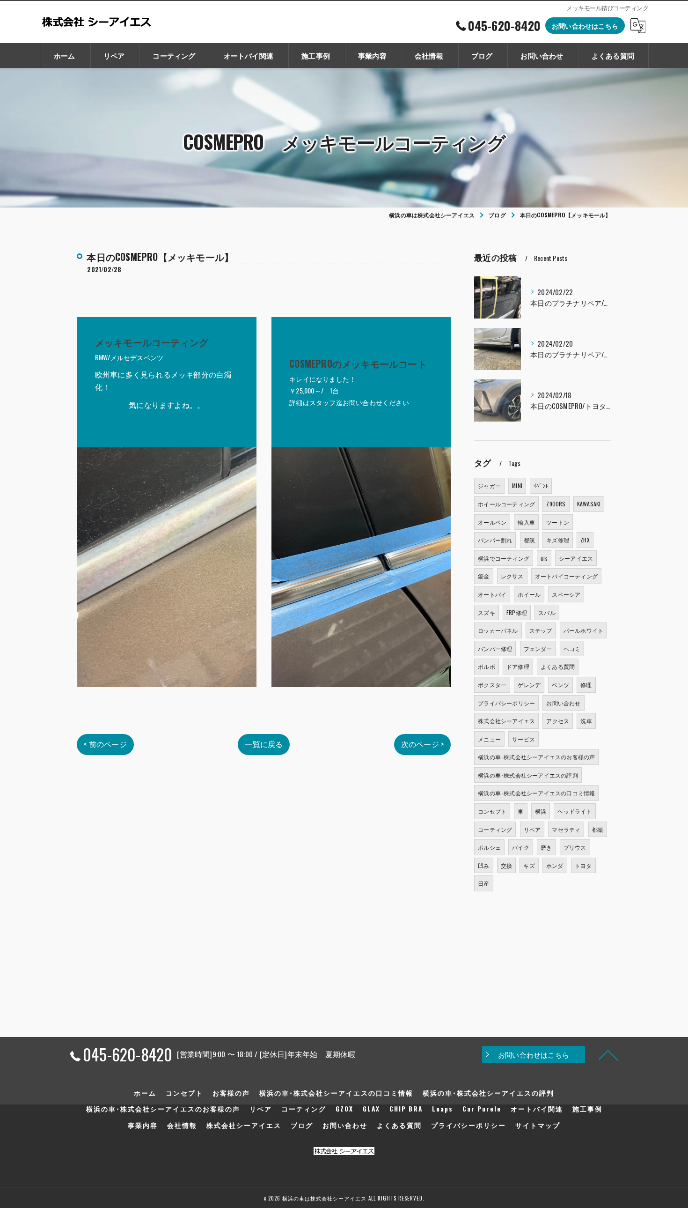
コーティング (495, 829)
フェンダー (538, 648)
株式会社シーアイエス (506, 721)
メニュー (489, 739)
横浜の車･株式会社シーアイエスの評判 (528, 775)
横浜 (540, 811)
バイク (520, 847)
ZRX (585, 540)
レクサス (512, 576)
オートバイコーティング (566, 576)
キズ (528, 865)
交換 (506, 865)
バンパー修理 (495, 648)
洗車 (586, 721)
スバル (547, 612)
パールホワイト (583, 630)
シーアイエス (576, 558)
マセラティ (566, 829)
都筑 (529, 540)
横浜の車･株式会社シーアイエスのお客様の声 (536, 757)
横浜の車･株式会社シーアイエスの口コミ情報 (536, 793)
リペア (532, 829)
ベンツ (560, 685)
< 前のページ (105, 744)
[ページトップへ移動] (608, 1054)
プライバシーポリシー (506, 703)
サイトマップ (537, 1125)
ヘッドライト (574, 811)
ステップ (540, 630)
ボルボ (486, 666)
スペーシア (566, 594)
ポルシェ (489, 847)
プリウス (575, 847)
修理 (586, 685)
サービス (523, 739)
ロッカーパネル (498, 630)
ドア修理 (517, 666)
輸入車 (526, 522)
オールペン (492, 522)
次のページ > (422, 744)
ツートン (557, 522)
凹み (483, 865)
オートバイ (492, 594)
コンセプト (492, 811)
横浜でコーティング (503, 558)
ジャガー (489, 485)
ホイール (529, 594)
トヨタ (583, 865)
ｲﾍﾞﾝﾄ (541, 485)
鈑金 (483, 576)
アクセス (557, 721)
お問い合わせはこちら (585, 25)
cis (544, 558)
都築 (597, 829)
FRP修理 (516, 612)
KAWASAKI (589, 504)
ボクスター (492, 685)
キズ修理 (557, 540)
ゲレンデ (529, 685)
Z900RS (555, 504)
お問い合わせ (563, 703)
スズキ (486, 612)
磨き (546, 847)
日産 (483, 883)
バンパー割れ (495, 540)
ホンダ (555, 865)
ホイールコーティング (506, 504)
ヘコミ (572, 648)
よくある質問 (558, 666)
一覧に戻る (264, 744)
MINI (517, 485)
